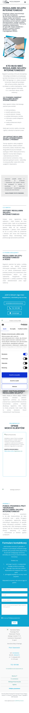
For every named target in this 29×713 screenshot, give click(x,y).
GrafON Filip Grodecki (19, 700)
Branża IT (14, 676)
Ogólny (14, 684)
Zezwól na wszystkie (14, 375)
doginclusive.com (18, 451)
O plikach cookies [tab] (22, 328)
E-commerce (14, 679)
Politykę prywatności (14, 618)
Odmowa (14, 386)
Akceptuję (11, 618)
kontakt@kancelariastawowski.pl (14, 668)
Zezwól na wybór (14, 380)
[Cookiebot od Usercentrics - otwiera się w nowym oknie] (20, 325)
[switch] (25, 359)
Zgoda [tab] (4, 328)
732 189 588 (14, 665)
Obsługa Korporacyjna (14, 681)
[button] (25, 2)
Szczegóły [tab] (12, 328)
